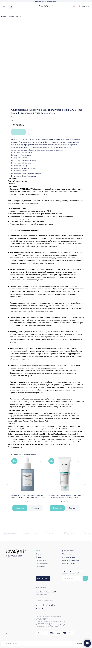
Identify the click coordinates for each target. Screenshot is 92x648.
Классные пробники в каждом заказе (46, 1)
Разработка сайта (81, 643)
